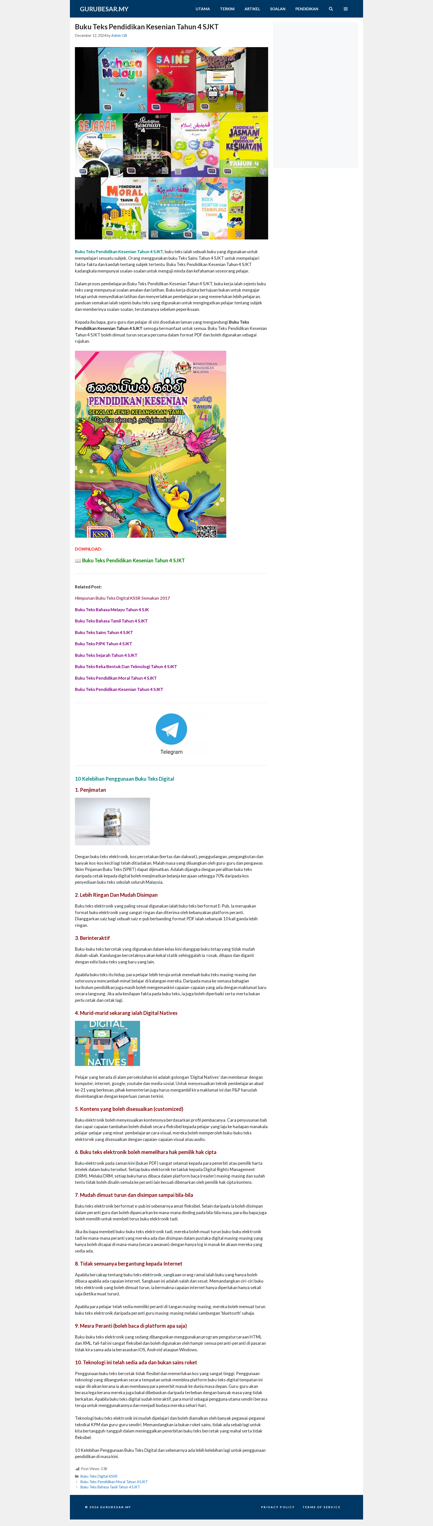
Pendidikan (306, 9)
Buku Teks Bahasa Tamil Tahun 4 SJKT (110, 1487)
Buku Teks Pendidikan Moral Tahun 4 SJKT (114, 1482)
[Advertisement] (317, 54)
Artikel (252, 9)
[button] (345, 9)
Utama (203, 9)
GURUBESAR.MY (104, 9)
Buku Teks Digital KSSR (98, 1476)
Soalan (277, 9)
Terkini (227, 9)
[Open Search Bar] (330, 9)
